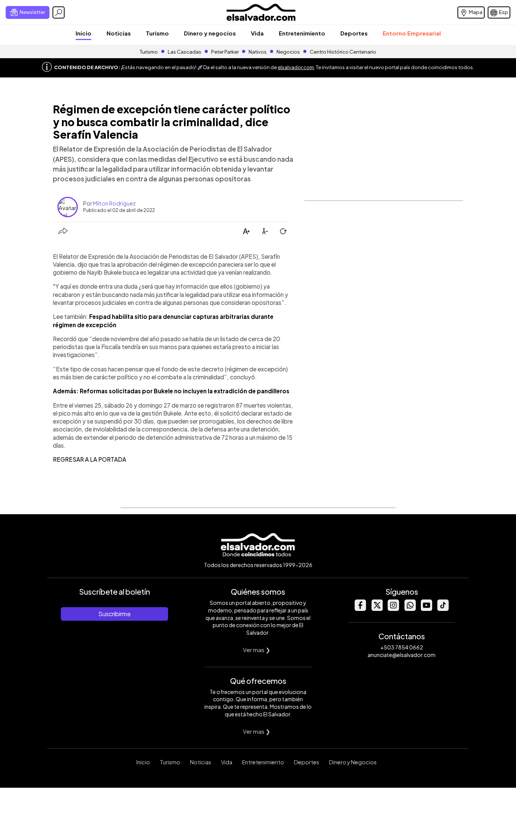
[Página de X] (377, 608)
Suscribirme (114, 614)
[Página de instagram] (393, 608)
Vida (257, 33)
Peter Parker (225, 52)
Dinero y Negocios (353, 762)
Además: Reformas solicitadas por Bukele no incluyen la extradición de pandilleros (171, 390)
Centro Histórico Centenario (343, 52)
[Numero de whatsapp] (410, 608)
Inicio (83, 33)
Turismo (157, 33)
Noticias (119, 33)
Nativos (258, 52)
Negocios (288, 52)
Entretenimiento (302, 33)
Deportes (354, 33)
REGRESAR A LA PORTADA (89, 459)
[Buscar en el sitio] (59, 12)
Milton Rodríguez (114, 203)
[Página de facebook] (360, 608)
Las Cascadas (184, 52)
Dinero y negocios (210, 33)
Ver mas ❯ (256, 649)
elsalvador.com (296, 67)
